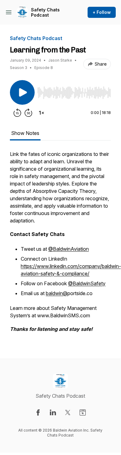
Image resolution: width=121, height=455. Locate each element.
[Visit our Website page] (83, 412)
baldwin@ (56, 293)
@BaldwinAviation (68, 249)
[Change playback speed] (41, 112)
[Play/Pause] (22, 92)
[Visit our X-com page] (68, 412)
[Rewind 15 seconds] (17, 112)
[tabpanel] (60, 244)
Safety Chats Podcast (45, 12)
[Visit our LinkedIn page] (53, 412)
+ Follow (102, 12)
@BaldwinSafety (87, 283)
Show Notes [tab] (25, 133)
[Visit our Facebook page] (38, 412)
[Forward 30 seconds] (28, 112)
